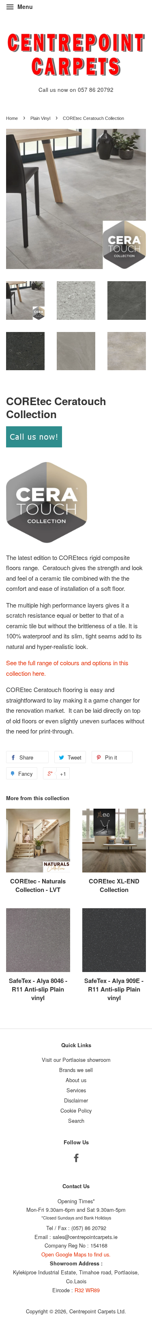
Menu (24, 6)
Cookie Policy (76, 1110)
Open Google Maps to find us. (76, 1254)
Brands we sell (76, 1070)
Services (76, 1090)
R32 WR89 (87, 1290)
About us (76, 1080)
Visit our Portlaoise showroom (76, 1059)
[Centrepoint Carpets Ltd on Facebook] (76, 1159)
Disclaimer (76, 1100)
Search (76, 1120)
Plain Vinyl (40, 118)
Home (12, 118)
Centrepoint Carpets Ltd (96, 1311)
